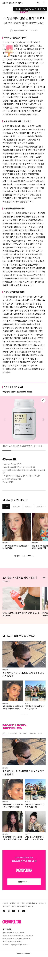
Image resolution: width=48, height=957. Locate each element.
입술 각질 (28, 506)
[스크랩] (38, 3)
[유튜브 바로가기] (23, 911)
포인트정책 (20, 903)
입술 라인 (16, 506)
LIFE (40, 734)
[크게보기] (43, 400)
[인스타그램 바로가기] (3, 911)
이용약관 (41, 903)
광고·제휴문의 (21, 906)
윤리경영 (30, 906)
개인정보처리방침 (31, 903)
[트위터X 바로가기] (8, 911)
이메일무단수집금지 (8, 906)
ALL (4, 734)
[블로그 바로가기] (13, 911)
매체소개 (5, 903)
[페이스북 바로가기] (18, 911)
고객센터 (12, 903)
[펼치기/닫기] (44, 506)
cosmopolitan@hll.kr (15, 941)
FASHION (12, 734)
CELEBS (32, 734)
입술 (6, 506)
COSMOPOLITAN (21, 31)
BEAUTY (22, 734)
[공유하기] (44, 3)
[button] (43, 419)
